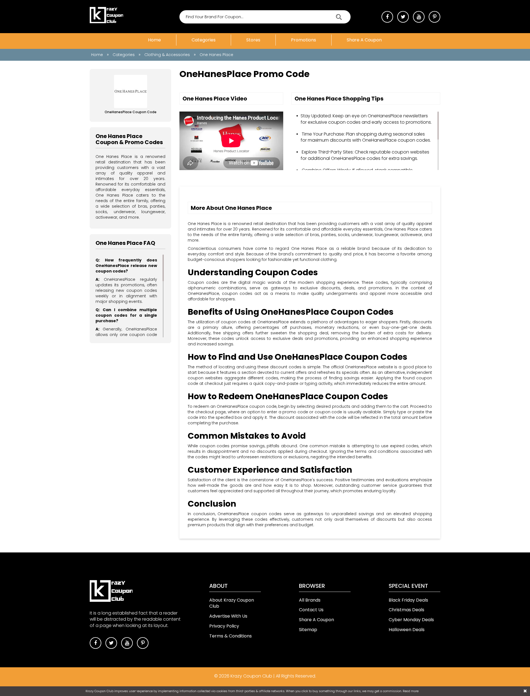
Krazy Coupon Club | (253, 676)
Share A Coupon (316, 619)
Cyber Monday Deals (411, 619)
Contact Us (311, 610)
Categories (204, 40)
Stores (253, 40)
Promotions (303, 40)
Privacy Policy (224, 626)
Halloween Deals (407, 629)
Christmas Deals (406, 610)
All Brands (309, 600)
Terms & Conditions (230, 636)
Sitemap (308, 629)
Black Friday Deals (408, 600)
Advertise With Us (228, 616)
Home (154, 40)
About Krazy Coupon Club (231, 603)
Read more (410, 691)
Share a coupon (364, 40)
